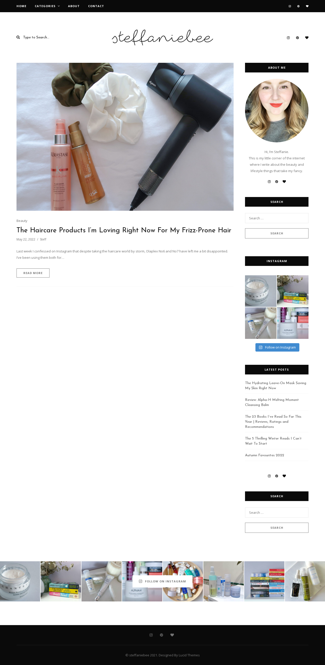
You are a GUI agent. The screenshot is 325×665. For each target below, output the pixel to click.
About (74, 6)
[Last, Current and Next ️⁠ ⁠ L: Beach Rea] (292, 291)
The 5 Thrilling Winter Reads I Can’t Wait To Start (273, 441)
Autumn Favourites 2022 (264, 455)
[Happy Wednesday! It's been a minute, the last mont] (223, 581)
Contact (96, 6)
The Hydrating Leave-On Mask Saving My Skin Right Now (275, 385)
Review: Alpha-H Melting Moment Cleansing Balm (272, 402)
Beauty (22, 220)
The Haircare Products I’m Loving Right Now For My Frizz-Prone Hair (124, 230)
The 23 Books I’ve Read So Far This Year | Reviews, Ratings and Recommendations (273, 422)
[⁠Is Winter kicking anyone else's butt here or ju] (261, 291)
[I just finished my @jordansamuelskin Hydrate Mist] (305, 581)
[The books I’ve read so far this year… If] (264, 581)
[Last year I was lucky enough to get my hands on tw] (261, 323)
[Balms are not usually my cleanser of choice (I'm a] (292, 323)
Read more (33, 273)
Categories (45, 6)
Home (21, 6)
